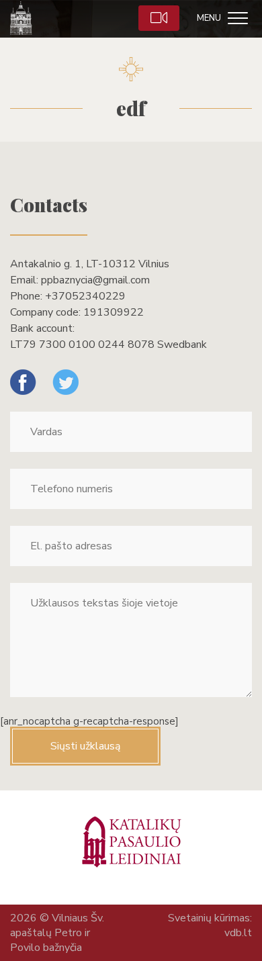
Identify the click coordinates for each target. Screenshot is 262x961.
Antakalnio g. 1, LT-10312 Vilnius (89, 264)
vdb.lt (238, 932)
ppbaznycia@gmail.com (95, 280)
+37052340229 (85, 296)
